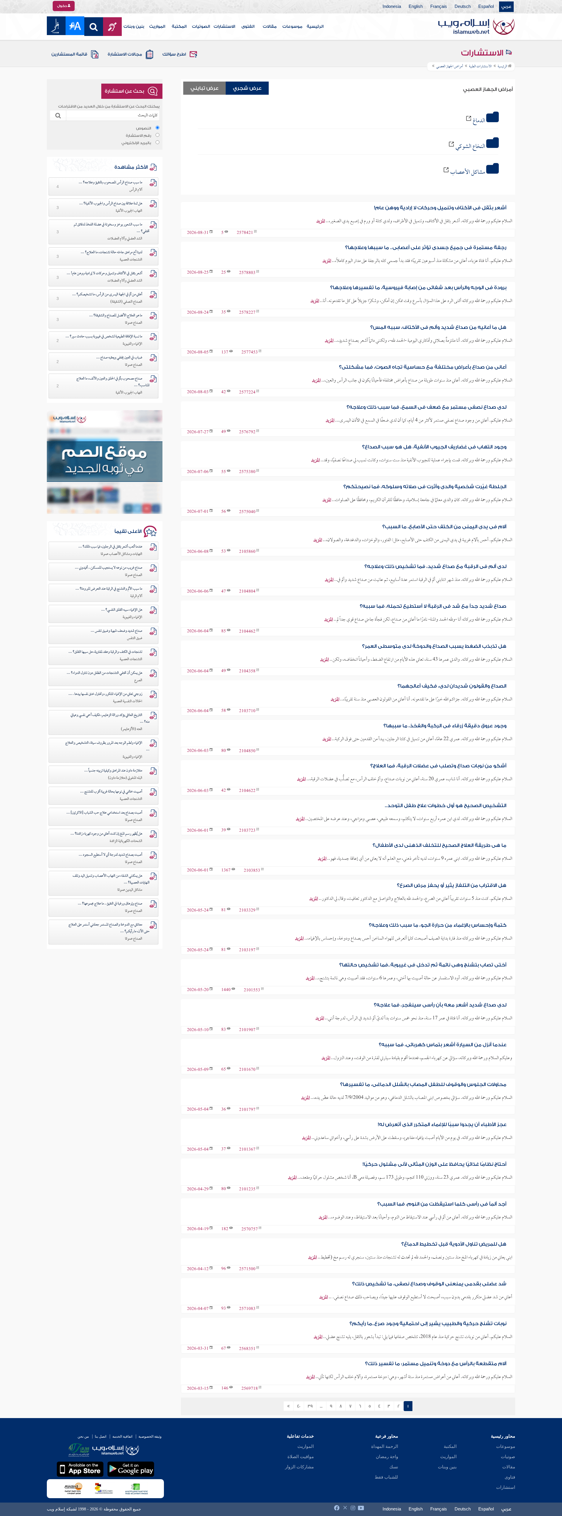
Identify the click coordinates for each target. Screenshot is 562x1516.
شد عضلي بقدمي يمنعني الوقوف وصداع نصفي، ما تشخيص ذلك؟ (429, 1284)
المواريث (157, 26)
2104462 (247, 631)
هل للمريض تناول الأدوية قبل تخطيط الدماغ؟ (453, 1244)
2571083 (247, 1309)
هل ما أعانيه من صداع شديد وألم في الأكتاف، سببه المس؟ (438, 327)
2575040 (247, 512)
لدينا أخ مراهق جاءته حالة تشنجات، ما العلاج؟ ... (111, 252)
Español (486, 6)
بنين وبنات (134, 26)
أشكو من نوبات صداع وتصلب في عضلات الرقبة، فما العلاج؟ (438, 766)
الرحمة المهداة (384, 1446)
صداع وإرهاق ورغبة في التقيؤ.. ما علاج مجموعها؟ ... (110, 904)
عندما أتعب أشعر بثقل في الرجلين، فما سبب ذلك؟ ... (110, 547)
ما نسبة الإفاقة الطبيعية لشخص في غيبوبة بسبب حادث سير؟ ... (104, 337)
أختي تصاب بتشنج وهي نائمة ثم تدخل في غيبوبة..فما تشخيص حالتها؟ (422, 965)
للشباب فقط (386, 1477)
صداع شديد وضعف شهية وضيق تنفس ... (116, 631)
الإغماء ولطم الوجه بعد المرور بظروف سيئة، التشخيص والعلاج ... (107, 746)
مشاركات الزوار (299, 1467)
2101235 (247, 1189)
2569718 (249, 1389)
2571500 (247, 1269)
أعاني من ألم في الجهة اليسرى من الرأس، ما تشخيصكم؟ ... (107, 294)
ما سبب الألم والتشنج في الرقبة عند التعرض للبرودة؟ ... (109, 589)
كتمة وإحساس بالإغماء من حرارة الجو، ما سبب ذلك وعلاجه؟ (437, 925)
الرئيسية (315, 26)
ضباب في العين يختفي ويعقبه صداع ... (119, 358)
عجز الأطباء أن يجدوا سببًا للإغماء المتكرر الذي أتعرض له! (442, 1124)
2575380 (247, 472)
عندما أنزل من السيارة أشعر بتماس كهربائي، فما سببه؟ (442, 1044)
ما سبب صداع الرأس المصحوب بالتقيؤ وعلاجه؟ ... (110, 183)
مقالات (270, 26)
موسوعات (292, 26)
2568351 (247, 1349)
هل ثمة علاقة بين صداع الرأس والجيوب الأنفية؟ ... (110, 204)
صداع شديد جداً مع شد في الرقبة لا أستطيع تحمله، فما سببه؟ (433, 606)
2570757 (249, 1229)
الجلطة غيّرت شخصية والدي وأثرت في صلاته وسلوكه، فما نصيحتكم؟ (424, 486)
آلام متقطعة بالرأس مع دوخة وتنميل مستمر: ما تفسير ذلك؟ (435, 1363)
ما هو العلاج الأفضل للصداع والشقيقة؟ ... (115, 316)
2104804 (247, 592)
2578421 (245, 233)
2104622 (247, 791)
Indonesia (392, 6)
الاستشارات (224, 26)
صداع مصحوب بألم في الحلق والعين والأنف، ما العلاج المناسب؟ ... (113, 382)
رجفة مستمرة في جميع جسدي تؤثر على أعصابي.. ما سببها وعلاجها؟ (425, 247)
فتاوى (510, 1477)
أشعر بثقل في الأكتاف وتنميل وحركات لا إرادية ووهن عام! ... (104, 273)
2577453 (249, 352)
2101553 (252, 990)
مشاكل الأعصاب (467, 172)
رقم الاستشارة (138, 136)
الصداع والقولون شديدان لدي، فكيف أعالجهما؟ (451, 686)
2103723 (247, 831)
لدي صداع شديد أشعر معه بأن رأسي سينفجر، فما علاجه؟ (440, 1005)
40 (298, 1406)
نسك (393, 1467)
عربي (506, 6)
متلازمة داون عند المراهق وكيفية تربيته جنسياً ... (113, 771)
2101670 (247, 1070)
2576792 (247, 432)
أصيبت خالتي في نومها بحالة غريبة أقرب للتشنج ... (111, 792)
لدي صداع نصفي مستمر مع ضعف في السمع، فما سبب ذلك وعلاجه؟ (426, 407)
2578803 (247, 273)
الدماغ (479, 121)
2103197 (247, 950)
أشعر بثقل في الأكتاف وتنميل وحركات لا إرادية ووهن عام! (440, 207)
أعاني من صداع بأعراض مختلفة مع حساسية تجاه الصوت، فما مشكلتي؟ (422, 367)
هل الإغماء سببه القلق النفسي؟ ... (121, 610)
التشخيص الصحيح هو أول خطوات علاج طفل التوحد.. (445, 805)
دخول (62, 6)
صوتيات (508, 1456)
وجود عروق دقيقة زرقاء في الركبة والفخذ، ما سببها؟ (444, 725)
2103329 (247, 911)
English (416, 6)
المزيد (320, 221)
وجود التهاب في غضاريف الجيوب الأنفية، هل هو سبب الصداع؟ (434, 447)
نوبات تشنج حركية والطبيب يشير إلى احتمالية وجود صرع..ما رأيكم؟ (427, 1323)
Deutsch (463, 6)
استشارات (505, 1487)
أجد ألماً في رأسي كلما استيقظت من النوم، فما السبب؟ (441, 1204)
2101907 (247, 1030)
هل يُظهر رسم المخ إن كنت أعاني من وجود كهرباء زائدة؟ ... (106, 834)
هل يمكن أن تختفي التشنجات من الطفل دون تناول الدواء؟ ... (104, 673)
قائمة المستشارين (69, 54)
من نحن (83, 1436)
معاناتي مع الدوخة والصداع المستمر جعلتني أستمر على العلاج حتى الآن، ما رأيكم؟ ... (109, 928)
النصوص (143, 128)
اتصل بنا (100, 1436)
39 (310, 1406)
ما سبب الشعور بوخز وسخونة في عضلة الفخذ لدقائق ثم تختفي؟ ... (112, 228)
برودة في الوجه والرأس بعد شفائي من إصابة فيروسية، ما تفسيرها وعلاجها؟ (418, 287)
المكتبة (179, 26)
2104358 (247, 671)
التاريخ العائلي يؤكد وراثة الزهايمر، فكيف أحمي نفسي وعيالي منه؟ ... (110, 719)
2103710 (247, 711)
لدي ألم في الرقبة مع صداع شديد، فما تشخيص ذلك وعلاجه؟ (435, 566)
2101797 (247, 1110)
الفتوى (247, 26)
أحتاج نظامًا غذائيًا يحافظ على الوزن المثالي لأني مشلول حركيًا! (434, 1164)
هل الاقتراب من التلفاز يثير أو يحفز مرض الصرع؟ (451, 885)
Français (438, 6)
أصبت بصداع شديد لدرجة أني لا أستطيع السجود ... (110, 855)
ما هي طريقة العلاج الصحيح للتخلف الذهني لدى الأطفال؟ (439, 845)
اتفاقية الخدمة (122, 1436)
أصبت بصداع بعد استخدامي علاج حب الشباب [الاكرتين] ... (104, 813)
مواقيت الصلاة (300, 1456)
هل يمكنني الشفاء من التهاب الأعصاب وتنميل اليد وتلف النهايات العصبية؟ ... (111, 879)
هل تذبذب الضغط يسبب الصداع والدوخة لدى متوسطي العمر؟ (434, 646)
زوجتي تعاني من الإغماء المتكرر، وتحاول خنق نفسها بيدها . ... (105, 694)
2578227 (247, 313)
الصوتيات (201, 26)
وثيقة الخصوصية (150, 1436)
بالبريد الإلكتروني (136, 143)
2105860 (247, 552)
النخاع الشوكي (470, 146)
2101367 (247, 1150)
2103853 (252, 870)
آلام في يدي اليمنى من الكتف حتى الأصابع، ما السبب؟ (444, 526)
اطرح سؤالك (174, 54)
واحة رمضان (387, 1456)
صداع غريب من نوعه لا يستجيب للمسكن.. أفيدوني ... (108, 568)
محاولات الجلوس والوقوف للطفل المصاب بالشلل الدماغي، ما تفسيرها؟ (423, 1084)
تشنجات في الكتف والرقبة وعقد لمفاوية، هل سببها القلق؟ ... (105, 652)
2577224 (247, 392)
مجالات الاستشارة (125, 54)
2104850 (247, 751)
